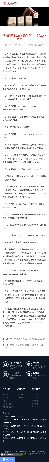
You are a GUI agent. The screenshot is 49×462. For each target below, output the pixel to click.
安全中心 (6, 401)
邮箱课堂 (20, 398)
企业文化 (35, 398)
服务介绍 (6, 398)
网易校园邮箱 (7, 404)
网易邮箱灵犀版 (8, 407)
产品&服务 (7, 389)
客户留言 (35, 407)
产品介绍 (6, 395)
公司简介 (35, 395)
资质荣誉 (35, 401)
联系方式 (35, 404)
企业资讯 (20, 395)
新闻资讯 (21, 389)
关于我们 (36, 389)
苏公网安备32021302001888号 (34, 454)
